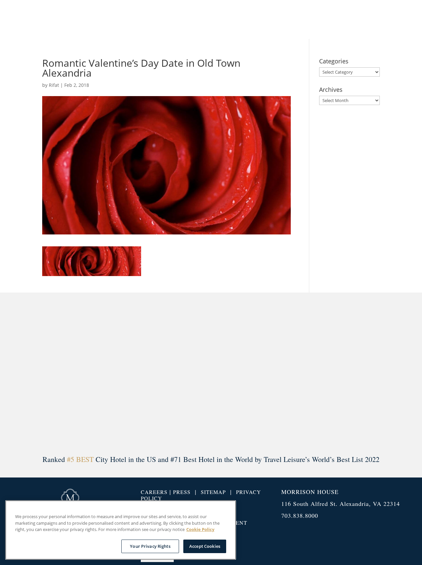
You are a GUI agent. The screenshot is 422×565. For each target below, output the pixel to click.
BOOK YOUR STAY (373, 19)
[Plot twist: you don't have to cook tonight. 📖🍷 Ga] (211, 372)
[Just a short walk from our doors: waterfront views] (389, 372)
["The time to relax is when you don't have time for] (300, 372)
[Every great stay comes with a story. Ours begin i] (33, 372)
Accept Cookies (204, 546)
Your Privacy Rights (150, 546)
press (182, 491)
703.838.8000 (299, 515)
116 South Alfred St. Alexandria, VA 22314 (340, 504)
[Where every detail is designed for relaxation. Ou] (122, 372)
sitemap (213, 491)
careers (154, 491)
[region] (120, 530)
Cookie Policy (200, 529)
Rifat (54, 85)
